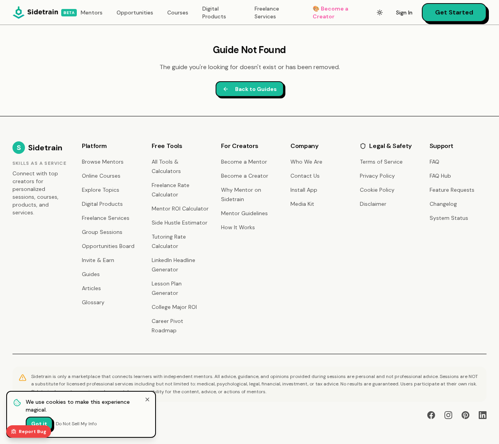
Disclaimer (373, 203)
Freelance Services (267, 12)
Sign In (404, 12)
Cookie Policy (377, 189)
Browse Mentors (103, 161)
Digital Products (214, 12)
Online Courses (101, 175)
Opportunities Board (108, 246)
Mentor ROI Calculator (180, 208)
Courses (177, 12)
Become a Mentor (244, 161)
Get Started (454, 12)
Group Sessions (102, 231)
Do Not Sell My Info (76, 424)
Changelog (443, 203)
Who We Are (306, 161)
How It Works (238, 227)
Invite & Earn (98, 260)
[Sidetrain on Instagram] (448, 415)
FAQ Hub (440, 175)
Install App (303, 189)
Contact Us (305, 175)
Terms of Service (381, 161)
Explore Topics (100, 189)
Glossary (93, 302)
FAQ (434, 161)
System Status (449, 217)
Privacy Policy (377, 175)
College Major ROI (174, 306)
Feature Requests (452, 189)
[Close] (147, 399)
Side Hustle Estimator (179, 222)
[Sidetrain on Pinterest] (465, 415)
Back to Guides (256, 89)
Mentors (92, 12)
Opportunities (135, 12)
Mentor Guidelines (244, 213)
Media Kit (302, 203)
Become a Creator (330, 12)
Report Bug (32, 431)
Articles (91, 288)
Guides (91, 274)
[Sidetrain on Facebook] (431, 415)
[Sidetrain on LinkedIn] (483, 415)
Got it (39, 423)
